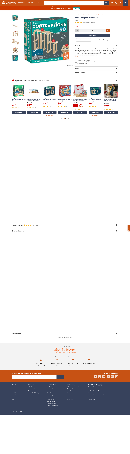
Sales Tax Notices (51, 397)
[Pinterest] (103, 376)
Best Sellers (14, 395)
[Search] (106, 3)
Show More (77, 56)
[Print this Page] (108, 39)
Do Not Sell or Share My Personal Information (98, 395)
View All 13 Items (45, 80)
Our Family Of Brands (72, 388)
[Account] (120, 3)
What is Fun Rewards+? (52, 405)
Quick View (50, 115)
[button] (47, 40)
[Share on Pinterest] (99, 39)
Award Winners (15, 393)
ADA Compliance (51, 401)
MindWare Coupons (32, 391)
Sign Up (60, 377)
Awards (77, 68)
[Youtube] (112, 376)
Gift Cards (30, 386)
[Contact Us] (116, 3)
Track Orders (50, 393)
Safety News (91, 393)
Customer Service (51, 388)
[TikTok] (108, 376)
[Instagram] (116, 376)
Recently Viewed (16, 333)
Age (12, 386)
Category (14, 388)
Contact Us (50, 386)
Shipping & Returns (80, 73)
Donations (69, 393)
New (13, 391)
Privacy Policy (91, 386)
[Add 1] (108, 30)
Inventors (69, 395)
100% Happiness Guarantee (73, 386)
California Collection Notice (94, 391)
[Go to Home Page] (75, 15)
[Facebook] (95, 376)
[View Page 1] (64, 119)
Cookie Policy (91, 399)
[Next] (68, 119)
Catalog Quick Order (32, 388)
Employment (70, 399)
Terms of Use (91, 388)
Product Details (79, 46)
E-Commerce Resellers (93, 397)
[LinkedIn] (99, 376)
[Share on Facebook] (95, 39)
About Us (69, 391)
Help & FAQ (50, 395)
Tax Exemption (50, 399)
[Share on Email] (103, 39)
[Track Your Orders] (112, 3)
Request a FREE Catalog (33, 393)
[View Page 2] (66, 119)
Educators (14, 397)
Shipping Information (52, 391)
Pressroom (69, 397)
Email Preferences (51, 403)
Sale (13, 399)
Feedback (128, 228)
